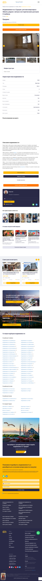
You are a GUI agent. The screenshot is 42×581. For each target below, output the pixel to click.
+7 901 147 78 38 (12, 558)
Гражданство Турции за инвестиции (20, 238)
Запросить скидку (21, 176)
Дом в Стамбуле (6, 507)
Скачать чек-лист (21, 451)
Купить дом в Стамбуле (7, 524)
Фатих (15, 152)
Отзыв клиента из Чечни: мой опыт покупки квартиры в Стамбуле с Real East (8, 239)
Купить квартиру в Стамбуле (8, 516)
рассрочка (22, 166)
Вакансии (27, 541)
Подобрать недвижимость (12, 324)
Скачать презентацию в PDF (21, 29)
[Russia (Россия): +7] (5, 199)
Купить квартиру (6, 520)
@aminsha (33, 570)
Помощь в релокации (29, 549)
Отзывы (10, 539)
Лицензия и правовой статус (30, 543)
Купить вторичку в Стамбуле (8, 522)
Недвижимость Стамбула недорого (25, 510)
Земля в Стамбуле (6, 509)
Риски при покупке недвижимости (31, 551)
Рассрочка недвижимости (30, 535)
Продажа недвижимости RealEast (31, 547)
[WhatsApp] (38, 533)
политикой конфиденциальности (13, 493)
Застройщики (11, 541)
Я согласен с (11, 493)
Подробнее (12, 282)
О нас (10, 535)
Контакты (11, 543)
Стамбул (16, 6)
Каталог (10, 533)
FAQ (9, 545)
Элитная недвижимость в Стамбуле (26, 505)
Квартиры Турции (22, 518)
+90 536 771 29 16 (19, 2)
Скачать (15, 301)
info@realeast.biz (12, 563)
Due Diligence (11, 547)
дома (14, 158)
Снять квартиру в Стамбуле (24, 522)
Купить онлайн (28, 533)
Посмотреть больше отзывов (20, 247)
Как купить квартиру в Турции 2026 (25, 520)
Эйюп (20, 6)
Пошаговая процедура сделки (31, 545)
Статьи (10, 537)
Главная (4, 6)
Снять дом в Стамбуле (23, 524)
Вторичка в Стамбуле (7, 505)
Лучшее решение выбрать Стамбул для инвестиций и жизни (33, 239)
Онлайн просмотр (21, 180)
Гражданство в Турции (29, 537)
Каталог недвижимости (10, 6)
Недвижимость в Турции (23, 516)
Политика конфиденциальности (31, 539)
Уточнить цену (21, 24)
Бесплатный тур (21, 172)
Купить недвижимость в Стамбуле (9, 518)
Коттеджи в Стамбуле (7, 511)
